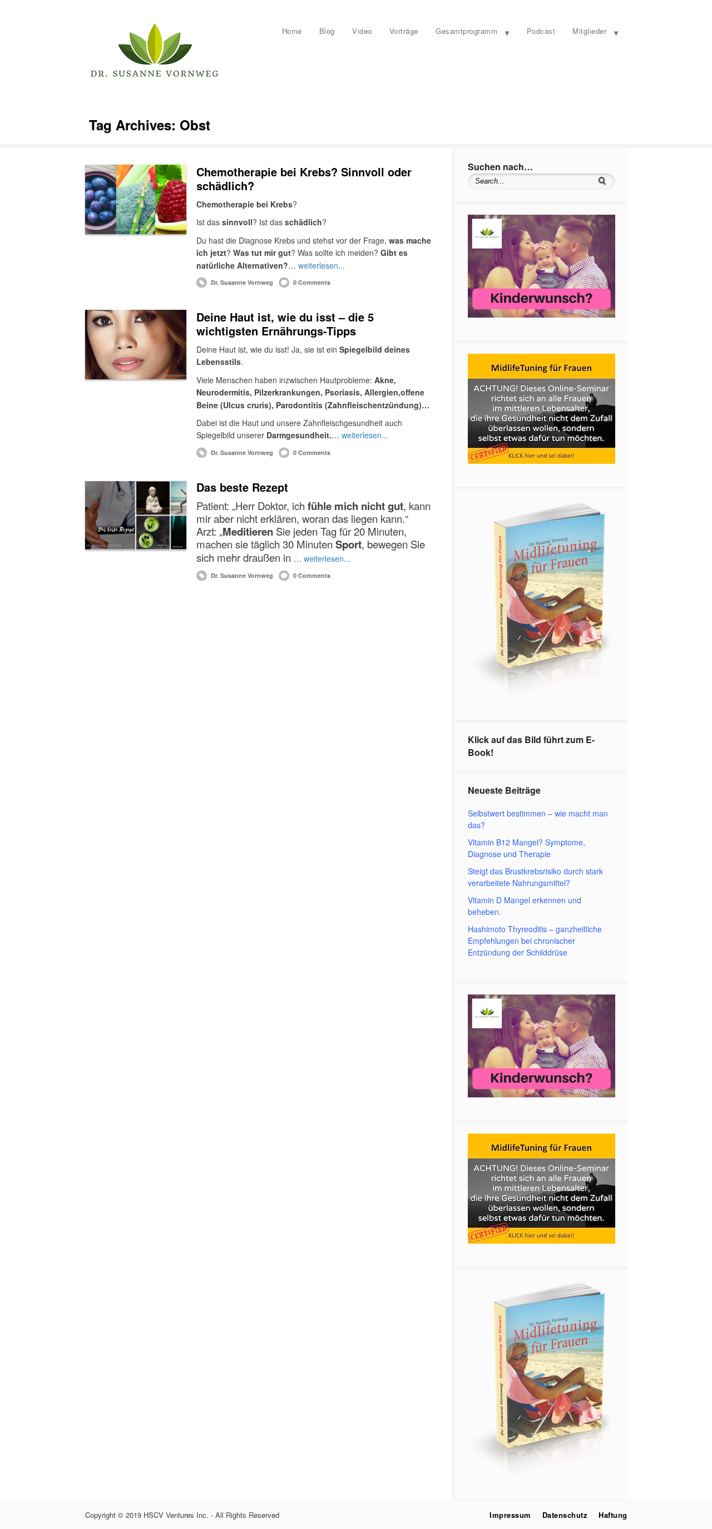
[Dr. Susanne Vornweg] (154, 75)
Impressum (510, 1515)
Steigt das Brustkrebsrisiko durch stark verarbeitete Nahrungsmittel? (535, 876)
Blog (327, 31)
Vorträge (403, 31)
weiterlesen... (321, 265)
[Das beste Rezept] (135, 515)
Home (292, 31)
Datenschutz (565, 1515)
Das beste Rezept (242, 487)
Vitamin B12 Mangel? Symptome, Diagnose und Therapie (526, 848)
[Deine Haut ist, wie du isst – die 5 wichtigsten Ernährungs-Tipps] (135, 344)
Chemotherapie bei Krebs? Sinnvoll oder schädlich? (304, 179)
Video (362, 31)
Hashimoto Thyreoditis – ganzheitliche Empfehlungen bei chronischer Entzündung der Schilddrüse (535, 940)
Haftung (613, 1515)
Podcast (541, 31)
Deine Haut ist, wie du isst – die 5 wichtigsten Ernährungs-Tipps (285, 324)
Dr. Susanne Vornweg (242, 282)
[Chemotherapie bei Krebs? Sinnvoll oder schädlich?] (135, 199)
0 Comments (311, 282)
